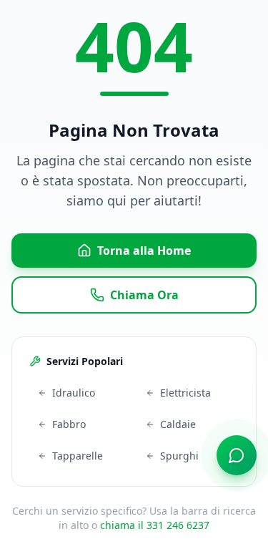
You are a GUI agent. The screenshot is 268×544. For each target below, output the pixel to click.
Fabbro (69, 424)
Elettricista (185, 392)
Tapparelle (77, 455)
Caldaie (178, 424)
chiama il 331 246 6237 (154, 525)
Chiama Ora (144, 295)
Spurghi (179, 455)
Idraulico (73, 392)
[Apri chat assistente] (237, 455)
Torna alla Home (144, 250)
